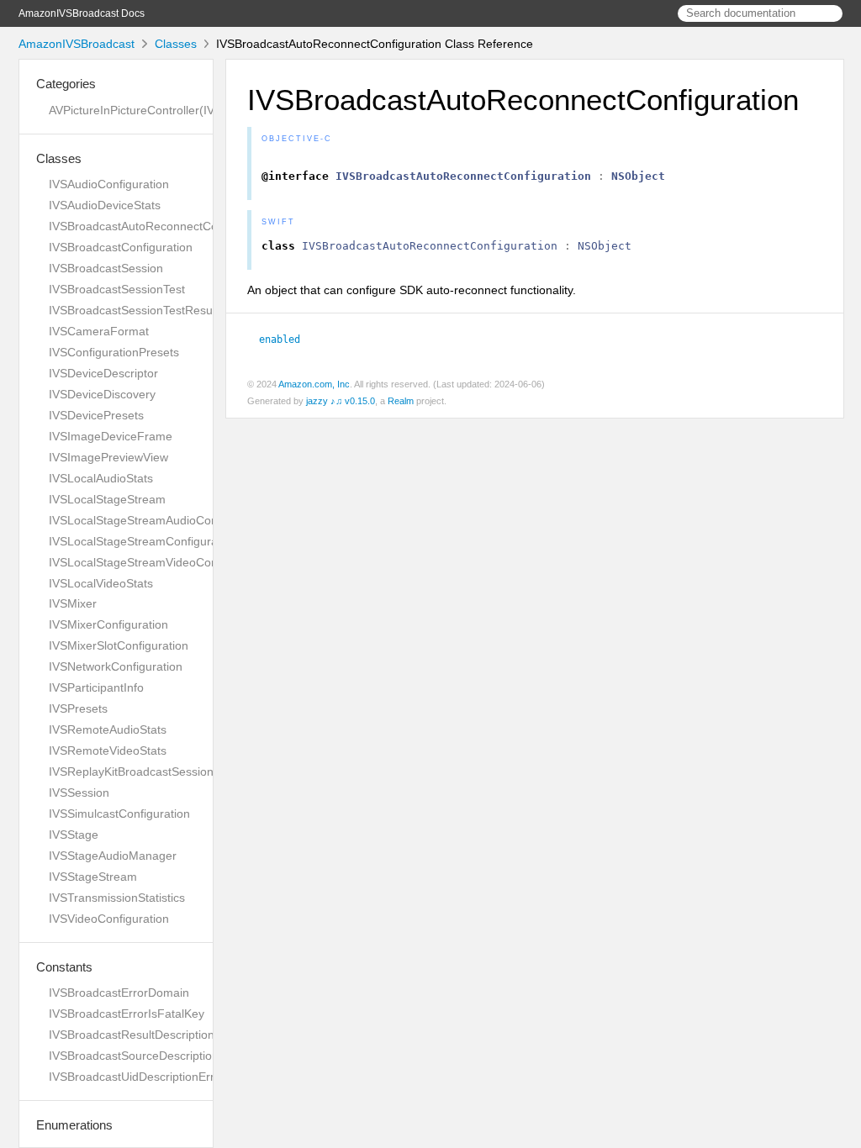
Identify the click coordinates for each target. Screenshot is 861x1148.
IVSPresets (78, 708)
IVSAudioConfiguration (109, 184)
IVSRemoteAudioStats (107, 729)
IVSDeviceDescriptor (103, 373)
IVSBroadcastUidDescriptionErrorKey (147, 1076)
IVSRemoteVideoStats (107, 750)
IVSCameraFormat (99, 331)
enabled (286, 339)
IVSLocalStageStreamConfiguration (143, 541)
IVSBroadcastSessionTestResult (134, 310)
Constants (64, 967)
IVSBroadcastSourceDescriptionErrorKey (157, 1055)
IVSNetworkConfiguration (115, 666)
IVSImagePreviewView (108, 457)
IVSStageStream (93, 876)
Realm (401, 401)
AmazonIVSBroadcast (76, 43)
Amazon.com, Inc (314, 384)
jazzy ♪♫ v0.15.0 (340, 401)
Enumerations (74, 1125)
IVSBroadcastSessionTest (117, 289)
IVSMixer (73, 603)
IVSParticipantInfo (96, 687)
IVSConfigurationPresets (114, 352)
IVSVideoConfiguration (109, 918)
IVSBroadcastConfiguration (121, 247)
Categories (66, 83)
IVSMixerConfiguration (108, 624)
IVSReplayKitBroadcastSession (131, 771)
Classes (176, 43)
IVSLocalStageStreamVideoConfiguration (158, 562)
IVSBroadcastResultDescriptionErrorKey (155, 1034)
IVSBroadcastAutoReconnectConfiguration (161, 226)
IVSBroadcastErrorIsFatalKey (126, 1013)
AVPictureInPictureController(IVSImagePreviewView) (188, 110)
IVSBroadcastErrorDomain (119, 992)
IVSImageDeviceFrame (110, 436)
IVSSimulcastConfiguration (119, 813)
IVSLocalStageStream (107, 499)
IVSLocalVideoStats (101, 583)
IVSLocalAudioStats (101, 478)
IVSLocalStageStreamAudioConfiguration (158, 520)
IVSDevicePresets (96, 415)
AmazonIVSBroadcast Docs (81, 13)
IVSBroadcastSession (106, 268)
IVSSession (79, 792)
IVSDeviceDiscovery (102, 394)
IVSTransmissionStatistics (117, 897)
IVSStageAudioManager (113, 855)
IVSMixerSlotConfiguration (118, 645)
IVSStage (73, 834)
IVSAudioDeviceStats (105, 205)
